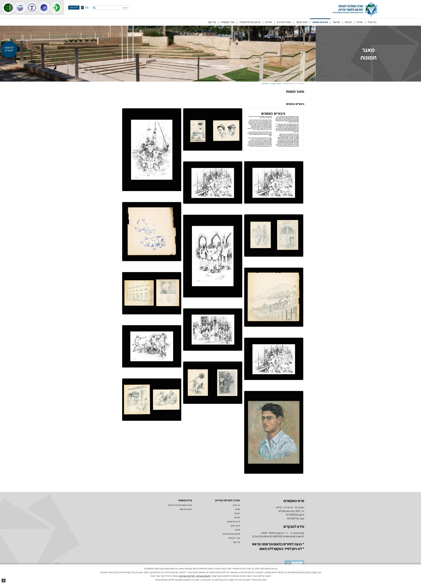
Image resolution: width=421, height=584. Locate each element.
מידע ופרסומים (320, 22)
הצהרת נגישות (186, 509)
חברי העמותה (228, 22)
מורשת (336, 22)
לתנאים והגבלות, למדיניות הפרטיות (195, 575)
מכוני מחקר (302, 22)
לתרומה (74, 7)
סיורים (268, 22)
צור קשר (211, 22)
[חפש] (94, 7)
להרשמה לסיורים (9, 49)
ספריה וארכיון (284, 22)
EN (86, 7)
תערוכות (265, 83)
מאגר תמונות (276, 83)
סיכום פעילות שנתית (250, 22)
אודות (360, 22)
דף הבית (372, 22)
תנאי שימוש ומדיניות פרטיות (180, 505)
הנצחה (348, 22)
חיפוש (125, 7)
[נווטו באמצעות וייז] (293, 563)
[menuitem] (372, 22)
